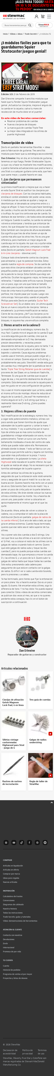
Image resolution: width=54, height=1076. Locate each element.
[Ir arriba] (52, 802)
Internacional (8, 947)
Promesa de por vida (12, 951)
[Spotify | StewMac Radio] (46, 843)
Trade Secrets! (31, 34)
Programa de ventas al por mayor (17, 974)
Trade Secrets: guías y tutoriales (17, 917)
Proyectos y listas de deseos (15, 978)
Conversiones (9, 900)
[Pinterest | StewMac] (38, 843)
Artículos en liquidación (13, 865)
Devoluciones (8, 939)
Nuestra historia (10, 908)
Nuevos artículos (10, 882)
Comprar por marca (11, 874)
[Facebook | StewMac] (30, 843)
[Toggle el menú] (49, 16)
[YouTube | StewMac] (14, 843)
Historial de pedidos (11, 970)
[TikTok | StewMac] (22, 843)
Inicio (5, 34)
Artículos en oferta (11, 869)
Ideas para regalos (11, 878)
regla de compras (24, 264)
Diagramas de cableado (13, 904)
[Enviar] (30, 25)
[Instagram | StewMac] (7, 843)
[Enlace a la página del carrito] (42, 16)
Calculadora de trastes (12, 896)
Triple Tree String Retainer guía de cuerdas (29, 369)
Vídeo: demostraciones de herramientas (20, 921)
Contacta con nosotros (12, 935)
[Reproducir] (27, 77)
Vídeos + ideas (16, 34)
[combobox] (18, 25)
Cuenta (6, 966)
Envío (5, 943)
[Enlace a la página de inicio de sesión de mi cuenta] (36, 16)
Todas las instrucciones (13, 912)
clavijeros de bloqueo (11, 193)
